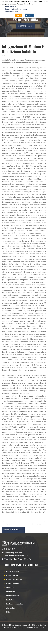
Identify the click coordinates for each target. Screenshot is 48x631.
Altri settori (10, 608)
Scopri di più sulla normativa (16, 9)
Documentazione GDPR (14, 12)
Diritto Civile (10, 600)
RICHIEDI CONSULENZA (11, 530)
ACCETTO (29, 15)
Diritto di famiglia (12, 596)
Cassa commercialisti (14, 579)
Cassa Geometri (12, 584)
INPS (3, 56)
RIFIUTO (18, 15)
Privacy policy (39, 627)
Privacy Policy (10, 6)
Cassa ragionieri (12, 571)
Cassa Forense (12, 575)
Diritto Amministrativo (14, 604)
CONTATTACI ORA (24, 26)
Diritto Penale (11, 592)
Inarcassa (10, 588)
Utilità (8, 612)
